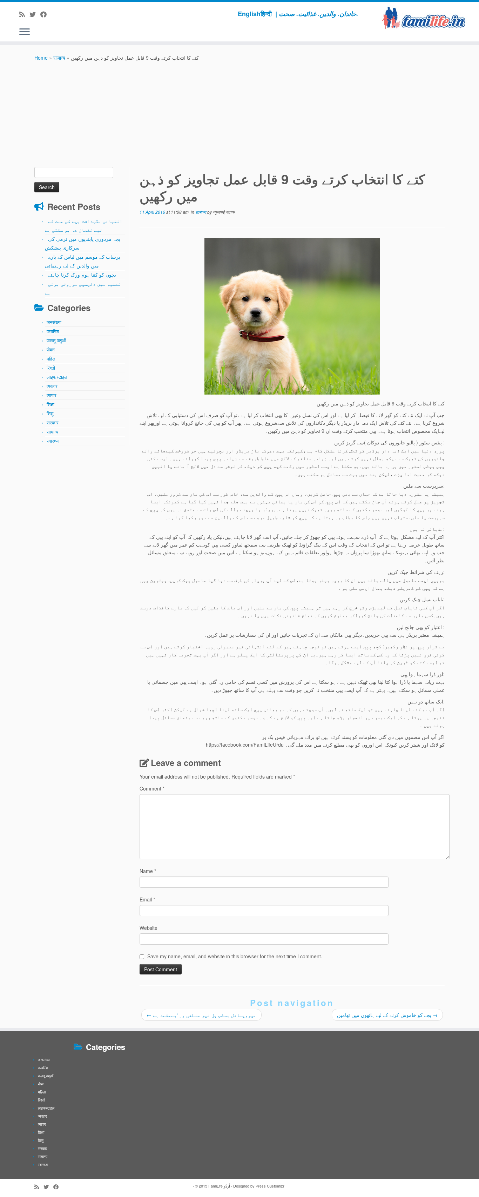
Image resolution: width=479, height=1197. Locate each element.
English (249, 13)
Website (148, 927)
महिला (51, 358)
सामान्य (59, 57)
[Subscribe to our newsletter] (53, 14)
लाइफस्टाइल (57, 376)
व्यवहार (52, 386)
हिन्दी (266, 13)
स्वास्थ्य (53, 440)
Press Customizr (270, 1186)
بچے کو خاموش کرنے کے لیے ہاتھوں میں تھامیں (387, 1014)
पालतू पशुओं (56, 340)
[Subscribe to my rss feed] (24, 14)
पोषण (51, 349)
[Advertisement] (239, 114)
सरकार (53, 422)
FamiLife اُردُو (219, 1186)
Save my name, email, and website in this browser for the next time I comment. (234, 956)
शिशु (50, 413)
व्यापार (51, 395)
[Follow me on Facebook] (45, 14)
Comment (152, 788)
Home (41, 57)
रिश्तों (51, 367)
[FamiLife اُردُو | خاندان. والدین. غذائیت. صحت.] (424, 17)
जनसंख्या (54, 322)
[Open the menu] (24, 32)
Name (148, 870)
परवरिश (53, 331)
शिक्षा (50, 404)
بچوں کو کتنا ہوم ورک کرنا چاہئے (82, 274)
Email (147, 899)
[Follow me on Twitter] (34, 14)
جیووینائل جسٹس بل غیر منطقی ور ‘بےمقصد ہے (201, 1014)
